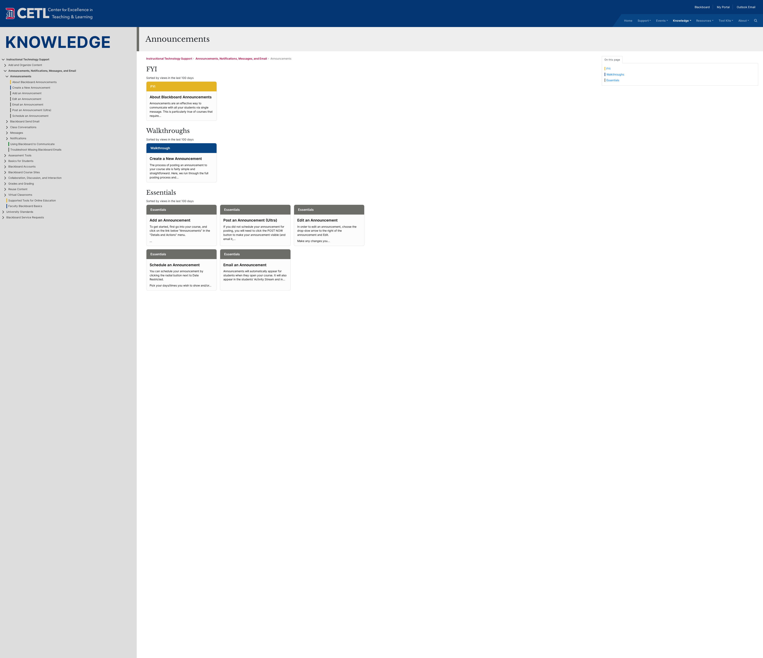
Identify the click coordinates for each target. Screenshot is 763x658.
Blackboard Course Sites (24, 172)
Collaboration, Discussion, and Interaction (35, 177)
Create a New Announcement (31, 87)
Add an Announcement (27, 93)
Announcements (20, 76)
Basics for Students (20, 161)
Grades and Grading (21, 183)
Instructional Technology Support (27, 59)
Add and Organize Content (25, 65)
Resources (703, 20)
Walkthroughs (615, 74)
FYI (608, 68)
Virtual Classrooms (20, 194)
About (742, 20)
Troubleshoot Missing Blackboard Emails (35, 149)
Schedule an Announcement (30, 115)
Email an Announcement (27, 104)
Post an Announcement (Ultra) (31, 110)
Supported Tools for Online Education (32, 200)
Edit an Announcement (26, 99)
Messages (16, 132)
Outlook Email (746, 7)
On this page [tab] (612, 59)
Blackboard (702, 7)
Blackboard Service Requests (25, 217)
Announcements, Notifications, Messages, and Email (42, 70)
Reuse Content (17, 189)
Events (661, 20)
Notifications (18, 138)
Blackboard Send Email (24, 121)
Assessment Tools (19, 155)
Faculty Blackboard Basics (25, 206)
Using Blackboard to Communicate (32, 144)
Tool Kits (725, 20)
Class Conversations (23, 127)
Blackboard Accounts (22, 166)
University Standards (19, 211)
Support (643, 20)
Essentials (612, 80)
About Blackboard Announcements (34, 82)
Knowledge (681, 20)
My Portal (723, 7)
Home (628, 20)
